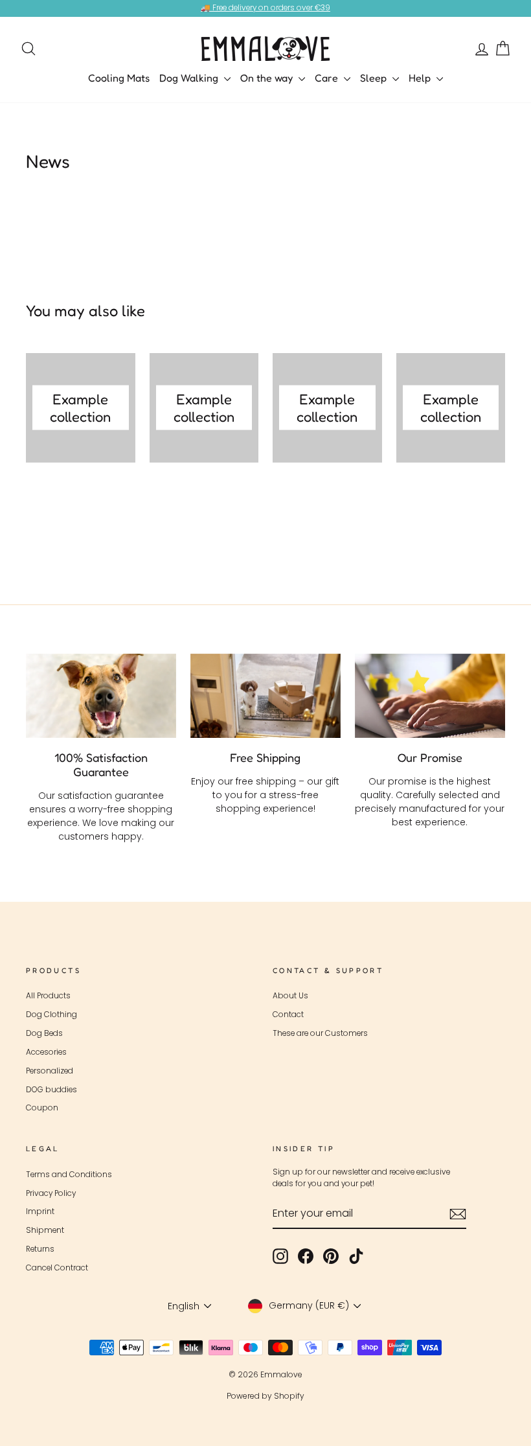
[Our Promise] (430, 696)
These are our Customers (320, 1033)
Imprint (40, 1211)
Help (421, 77)
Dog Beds (44, 1033)
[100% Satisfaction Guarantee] (101, 696)
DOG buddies (51, 1089)
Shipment (45, 1230)
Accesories (46, 1052)
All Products (48, 996)
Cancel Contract (57, 1268)
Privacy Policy (51, 1193)
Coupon (42, 1108)
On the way (267, 77)
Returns (40, 1249)
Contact (288, 1014)
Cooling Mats (119, 77)
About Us (290, 996)
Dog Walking (190, 77)
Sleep (374, 77)
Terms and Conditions (69, 1174)
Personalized (49, 1071)
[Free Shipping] (265, 696)
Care (328, 77)
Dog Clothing (51, 1014)
